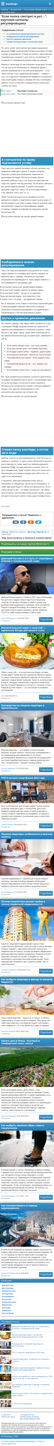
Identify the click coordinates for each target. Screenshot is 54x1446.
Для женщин (8, 1288)
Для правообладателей (30, 1419)
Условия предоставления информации (18, 1441)
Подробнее (45, 619)
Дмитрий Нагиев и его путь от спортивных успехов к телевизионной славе (27, 560)
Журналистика (8, 1291)
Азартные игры (9, 1302)
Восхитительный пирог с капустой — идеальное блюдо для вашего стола (23, 629)
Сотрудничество (27, 1415)
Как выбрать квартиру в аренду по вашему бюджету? (26, 980)
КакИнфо (12, 4)
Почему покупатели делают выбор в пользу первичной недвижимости (23, 903)
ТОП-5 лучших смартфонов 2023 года (23, 777)
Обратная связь (8, 1417)
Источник (5, 506)
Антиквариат (8, 1296)
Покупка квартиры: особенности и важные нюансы (26, 835)
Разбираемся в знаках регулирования (23, 36)
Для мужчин (7, 1285)
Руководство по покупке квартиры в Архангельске (22, 707)
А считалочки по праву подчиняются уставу (25, 34)
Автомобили (8, 1313)
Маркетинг (7, 1305)
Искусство (6, 1299)
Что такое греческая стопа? (30, 94)
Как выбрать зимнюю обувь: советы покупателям (22, 1127)
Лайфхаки (6, 1310)
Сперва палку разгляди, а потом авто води (25, 42)
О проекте (5, 1415)
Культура (6, 1307)
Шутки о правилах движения (19, 39)
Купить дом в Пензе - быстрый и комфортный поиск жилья (20, 1042)
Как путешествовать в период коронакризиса (19, 1207)
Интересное (5, 621)
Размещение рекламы (29, 1417)
